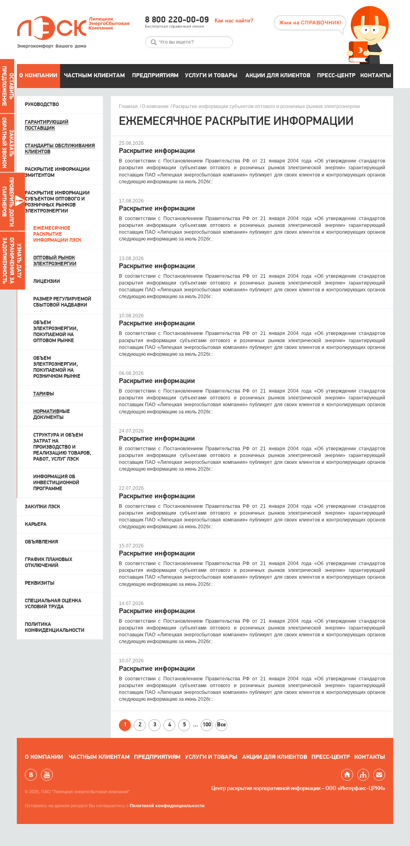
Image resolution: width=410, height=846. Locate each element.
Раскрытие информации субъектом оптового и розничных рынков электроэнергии (266, 106)
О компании (38, 76)
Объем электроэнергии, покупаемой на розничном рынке (56, 367)
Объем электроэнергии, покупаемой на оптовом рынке (55, 331)
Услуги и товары (211, 76)
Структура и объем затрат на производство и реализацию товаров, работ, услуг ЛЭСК (62, 447)
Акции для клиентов (277, 76)
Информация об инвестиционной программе (56, 482)
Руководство (42, 104)
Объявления (41, 542)
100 (207, 725)
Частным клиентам (94, 76)
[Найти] (154, 42)
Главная (128, 106)
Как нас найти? (234, 21)
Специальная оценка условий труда (53, 603)
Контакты (375, 76)
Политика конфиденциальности (54, 627)
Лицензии (46, 281)
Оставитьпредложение (7, 86)
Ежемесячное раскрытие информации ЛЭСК (57, 234)
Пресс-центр (336, 76)
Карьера (35, 524)
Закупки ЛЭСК (42, 506)
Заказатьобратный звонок (7, 142)
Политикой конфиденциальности (167, 805)
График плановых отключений (48, 562)
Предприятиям (155, 76)
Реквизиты (39, 583)
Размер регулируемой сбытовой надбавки (62, 302)
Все (221, 725)
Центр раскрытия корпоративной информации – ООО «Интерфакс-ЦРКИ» (298, 789)
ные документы (51, 414)
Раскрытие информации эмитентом (57, 172)
